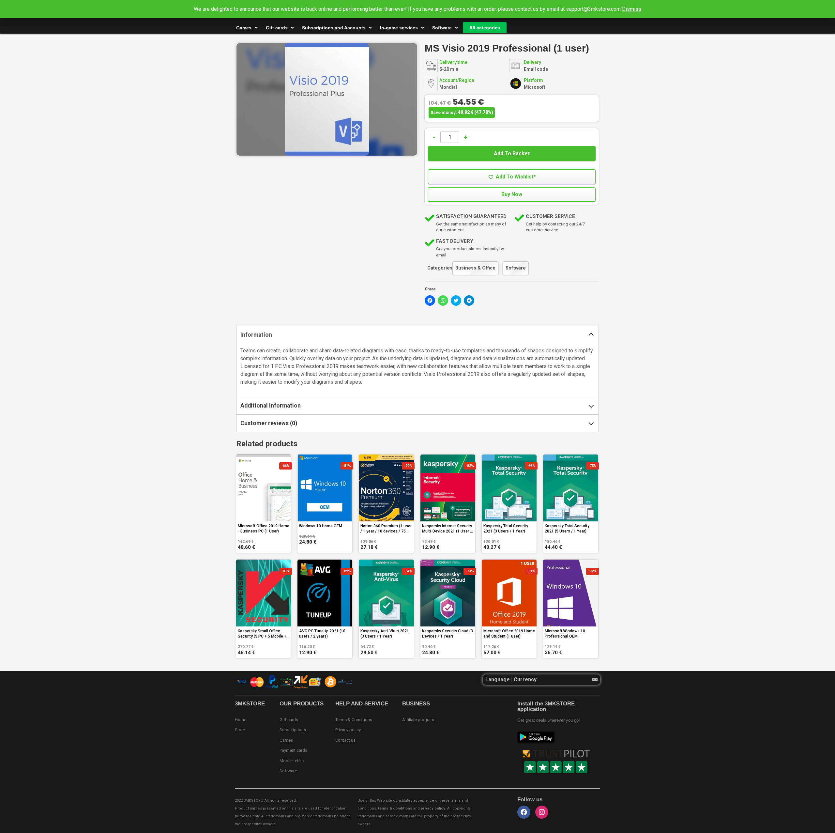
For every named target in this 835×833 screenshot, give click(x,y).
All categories (484, 27)
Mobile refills (292, 760)
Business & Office (475, 268)
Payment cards (293, 750)
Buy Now (511, 194)
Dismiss (631, 9)
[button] (512, 176)
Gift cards (277, 27)
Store (240, 729)
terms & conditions (395, 808)
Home (240, 719)
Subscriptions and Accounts (334, 27)
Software (442, 27)
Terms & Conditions (353, 719)
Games (243, 27)
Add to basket (512, 153)
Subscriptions (293, 729)
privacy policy (433, 808)
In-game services (399, 27)
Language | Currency (511, 679)
